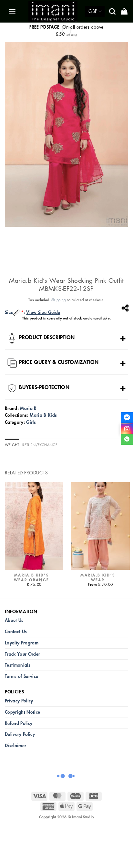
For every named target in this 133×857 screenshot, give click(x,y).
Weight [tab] (12, 444)
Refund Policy (18, 723)
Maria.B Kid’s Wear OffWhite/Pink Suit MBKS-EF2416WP (98, 577)
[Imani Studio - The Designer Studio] (53, 11)
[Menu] (12, 11)
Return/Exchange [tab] (39, 444)
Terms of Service (21, 676)
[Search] (113, 11)
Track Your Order (22, 654)
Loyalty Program (21, 642)
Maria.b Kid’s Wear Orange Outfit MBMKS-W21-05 (31, 577)
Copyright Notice (22, 712)
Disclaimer (15, 745)
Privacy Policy (19, 700)
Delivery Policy (20, 734)
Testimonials (17, 665)
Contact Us (16, 631)
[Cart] (124, 11)
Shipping (58, 299)
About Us (14, 620)
